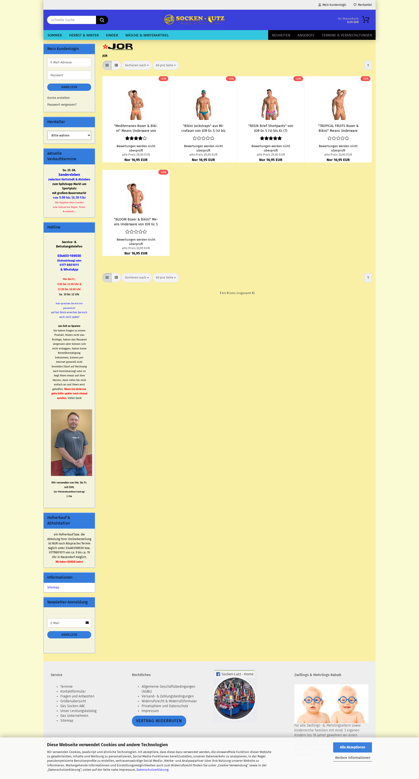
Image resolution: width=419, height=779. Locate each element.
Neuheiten (281, 35)
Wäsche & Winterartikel (147, 35)
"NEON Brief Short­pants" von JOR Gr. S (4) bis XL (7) (270, 128)
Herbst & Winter (84, 35)
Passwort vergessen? (62, 104)
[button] (107, 65)
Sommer (55, 35)
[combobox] (137, 65)
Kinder (112, 35)
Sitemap (53, 587)
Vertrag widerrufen (159, 720)
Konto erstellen (58, 98)
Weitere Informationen (352, 758)
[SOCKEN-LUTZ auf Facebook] (235, 695)
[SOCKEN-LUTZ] (193, 20)
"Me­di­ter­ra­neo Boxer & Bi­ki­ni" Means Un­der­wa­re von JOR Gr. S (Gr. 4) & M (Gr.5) (136, 128)
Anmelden (69, 87)
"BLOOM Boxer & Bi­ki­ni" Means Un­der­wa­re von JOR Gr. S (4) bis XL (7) (136, 221)
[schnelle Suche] (102, 20)
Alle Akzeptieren (352, 747)
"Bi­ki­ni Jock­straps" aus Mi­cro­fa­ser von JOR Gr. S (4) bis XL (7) (203, 128)
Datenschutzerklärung (153, 769)
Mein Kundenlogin (333, 5)
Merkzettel (364, 5)
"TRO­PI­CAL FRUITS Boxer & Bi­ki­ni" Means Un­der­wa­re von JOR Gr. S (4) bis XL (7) (338, 128)
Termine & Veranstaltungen (347, 35)
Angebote (306, 35)
